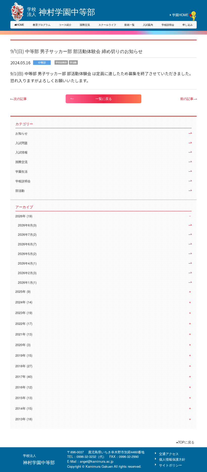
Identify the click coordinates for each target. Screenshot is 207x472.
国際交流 (85, 25)
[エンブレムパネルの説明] (17, 11)
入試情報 (21, 152)
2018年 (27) (23, 366)
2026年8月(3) (27, 225)
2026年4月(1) (27, 263)
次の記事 (20, 98)
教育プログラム (41, 25)
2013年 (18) (23, 419)
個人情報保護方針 (172, 459)
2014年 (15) (23, 408)
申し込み (188, 25)
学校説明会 (168, 25)
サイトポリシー (170, 465)
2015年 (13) (23, 398)
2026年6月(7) (27, 244)
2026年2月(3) (27, 273)
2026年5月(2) (27, 253)
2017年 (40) (23, 376)
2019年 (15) (23, 355)
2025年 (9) (23, 291)
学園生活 (21, 171)
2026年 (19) (23, 216)
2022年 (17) (23, 323)
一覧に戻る (103, 98)
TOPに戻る (186, 442)
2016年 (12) (23, 387)
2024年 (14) (23, 302)
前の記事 (186, 98)
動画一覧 (129, 25)
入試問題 (21, 143)
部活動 (19, 190)
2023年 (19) (23, 312)
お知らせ (21, 133)
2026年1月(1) (27, 282)
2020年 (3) (23, 345)
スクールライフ (107, 25)
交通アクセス (169, 453)
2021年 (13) (23, 334)
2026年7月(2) (27, 234)
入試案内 (148, 25)
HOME (20, 25)
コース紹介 (65, 25)
